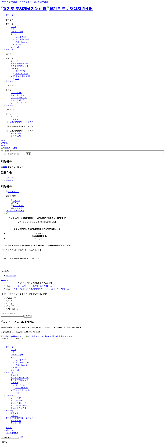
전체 (17, 79)
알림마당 (10, 105)
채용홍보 (14, 119)
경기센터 (10, 15)
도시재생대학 (21, 37)
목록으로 (5, 280)
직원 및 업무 (16, 44)
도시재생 (10, 49)
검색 (3, 140)
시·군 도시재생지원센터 (21, 76)
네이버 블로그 (12, 433)
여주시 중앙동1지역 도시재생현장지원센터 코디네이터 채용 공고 (41, 289)
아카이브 (10, 81)
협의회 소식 (16, 136)
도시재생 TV (16, 93)
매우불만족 (13, 309)
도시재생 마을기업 (19, 103)
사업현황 (14, 68)
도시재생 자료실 (18, 95)
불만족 (11, 306)
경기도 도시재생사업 (20, 66)
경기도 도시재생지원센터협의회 (19, 122)
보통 (10, 304)
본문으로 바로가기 (9, 2)
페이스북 (10, 430)
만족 (10, 301)
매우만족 (12, 298)
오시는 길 (15, 47)
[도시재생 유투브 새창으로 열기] (13, 336)
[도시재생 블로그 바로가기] (64, 336)
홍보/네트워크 (21, 42)
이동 (22, 437)
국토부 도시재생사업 (20, 63)
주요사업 (14, 34)
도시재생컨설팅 (22, 39)
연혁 (12, 29)
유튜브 (9, 428)
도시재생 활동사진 (19, 98)
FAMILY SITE (7, 339)
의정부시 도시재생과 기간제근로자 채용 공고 (33, 286)
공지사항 (14, 117)
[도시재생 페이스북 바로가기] (39, 336)
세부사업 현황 (21, 74)
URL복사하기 (12, 211)
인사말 (13, 27)
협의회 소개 (16, 133)
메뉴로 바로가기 (41, 2)
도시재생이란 (16, 61)
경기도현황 (20, 71)
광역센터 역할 (17, 32)
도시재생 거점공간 (19, 100)
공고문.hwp (11, 276)
